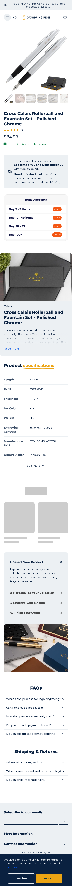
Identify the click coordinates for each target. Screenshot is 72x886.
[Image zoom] (36, 59)
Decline (21, 878)
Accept (49, 878)
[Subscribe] (63, 821)
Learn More (11, 867)
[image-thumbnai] (8, 98)
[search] (15, 17)
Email (9, 821)
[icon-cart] (64, 17)
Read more (11, 348)
